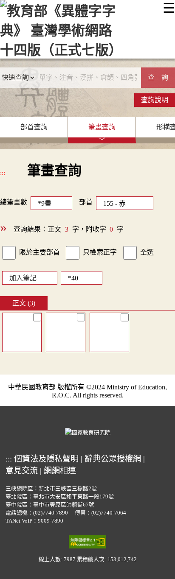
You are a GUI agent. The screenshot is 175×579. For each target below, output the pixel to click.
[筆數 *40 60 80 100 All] (79, 277)
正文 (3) (23, 303)
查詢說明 (154, 99)
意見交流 (22, 470)
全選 (147, 252)
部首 (86, 202)
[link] (9, 253)
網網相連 (60, 470)
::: (2, 172)
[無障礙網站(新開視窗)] (87, 541)
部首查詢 (34, 127)
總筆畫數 (13, 202)
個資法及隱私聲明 (46, 458)
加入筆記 (23, 278)
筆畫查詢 (102, 127)
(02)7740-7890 (50, 513)
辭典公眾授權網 (113, 458)
